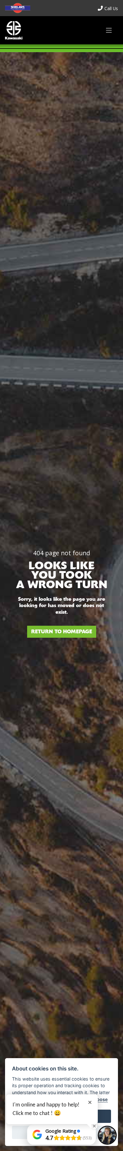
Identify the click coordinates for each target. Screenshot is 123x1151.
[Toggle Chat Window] (107, 1135)
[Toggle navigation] (108, 30)
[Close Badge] (94, 1126)
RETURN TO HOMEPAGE (61, 631)
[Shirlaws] (13, 30)
